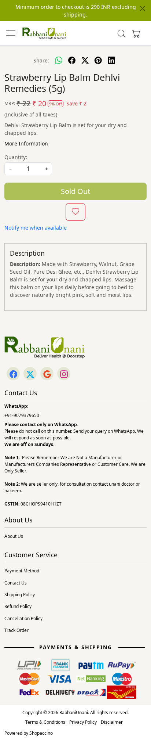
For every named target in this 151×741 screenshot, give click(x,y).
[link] (121, 33)
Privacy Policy (83, 722)
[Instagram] (64, 374)
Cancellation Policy (23, 618)
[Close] (142, 8)
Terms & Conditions (45, 722)
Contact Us (15, 583)
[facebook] (71, 60)
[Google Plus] (47, 374)
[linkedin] (111, 60)
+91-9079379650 (21, 415)
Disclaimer (112, 722)
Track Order (16, 630)
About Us (13, 536)
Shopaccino (41, 733)
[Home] (44, 33)
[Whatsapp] (58, 60)
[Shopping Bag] (134, 33)
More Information (26, 143)
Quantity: (15, 157)
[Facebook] (13, 374)
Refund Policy (18, 606)
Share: (41, 60)
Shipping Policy (19, 594)
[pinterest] (98, 60)
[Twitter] (30, 374)
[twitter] (85, 60)
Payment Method (21, 571)
